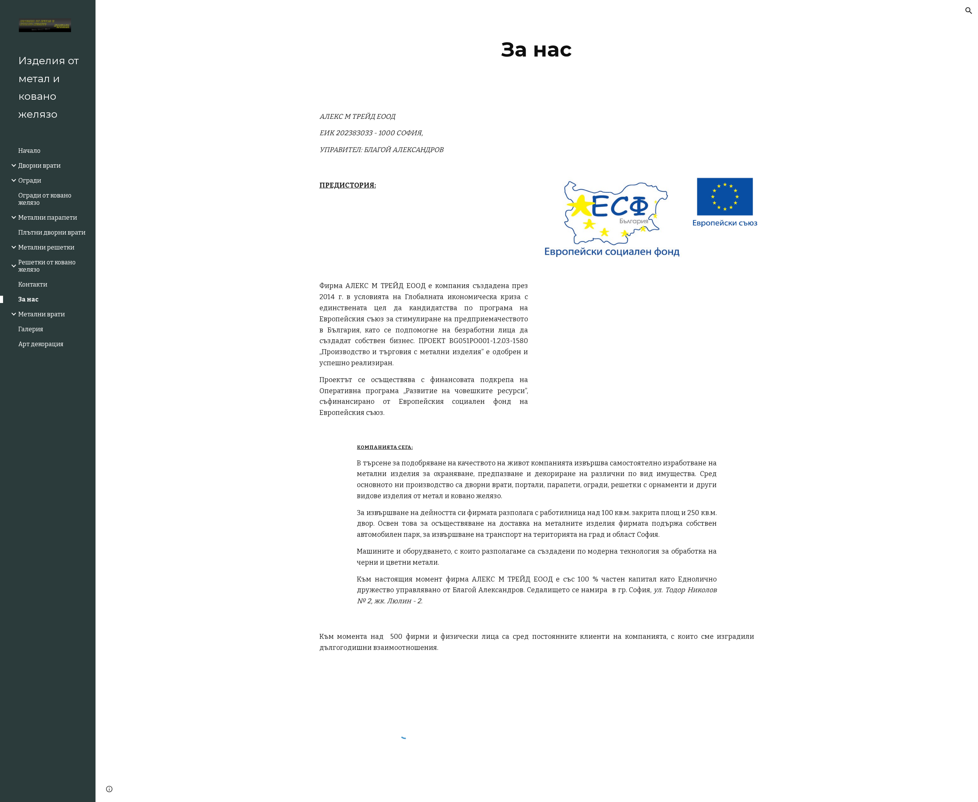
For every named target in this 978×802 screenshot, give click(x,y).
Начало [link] (29, 150)
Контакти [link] (32, 284)
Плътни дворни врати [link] (52, 232)
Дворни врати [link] (39, 165)
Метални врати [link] (41, 314)
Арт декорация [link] (40, 344)
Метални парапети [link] (47, 217)
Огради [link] (29, 180)
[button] (969, 11)
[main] (537, 49)
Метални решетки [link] (46, 247)
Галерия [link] (30, 329)
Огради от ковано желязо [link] (44, 199)
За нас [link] (28, 299)
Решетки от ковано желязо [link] (47, 266)
